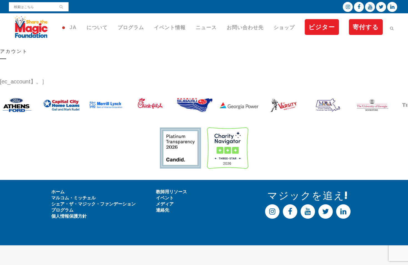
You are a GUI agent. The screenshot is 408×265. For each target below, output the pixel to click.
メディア (165, 204)
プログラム (62, 210)
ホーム (58, 191)
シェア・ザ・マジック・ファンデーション (93, 204)
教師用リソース (171, 191)
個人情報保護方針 (69, 216)
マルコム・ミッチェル (73, 197)
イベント (165, 197)
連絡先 (162, 210)
